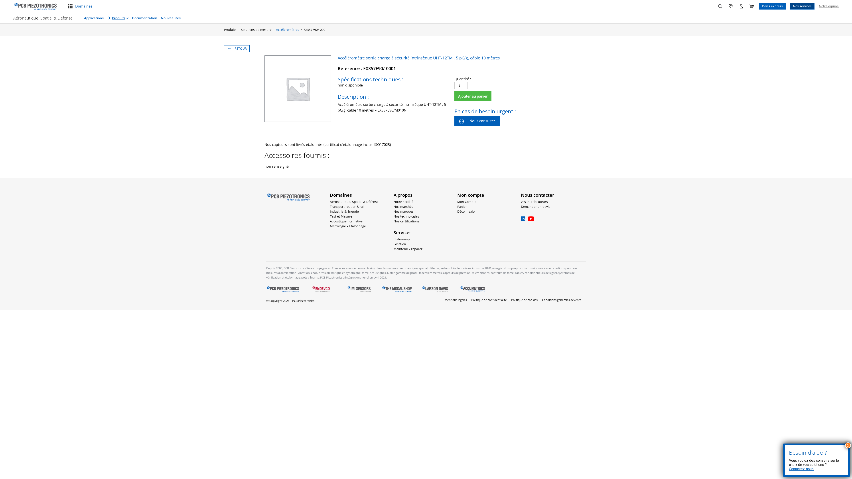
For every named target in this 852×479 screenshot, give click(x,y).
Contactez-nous (801, 469)
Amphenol (362, 277)
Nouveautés (171, 18)
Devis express (772, 6)
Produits (118, 18)
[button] (80, 6)
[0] (751, 6)
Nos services (802, 6)
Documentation (144, 18)
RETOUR (241, 48)
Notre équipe (829, 6)
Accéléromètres (287, 29)
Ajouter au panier (473, 96)
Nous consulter (482, 120)
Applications (94, 18)
